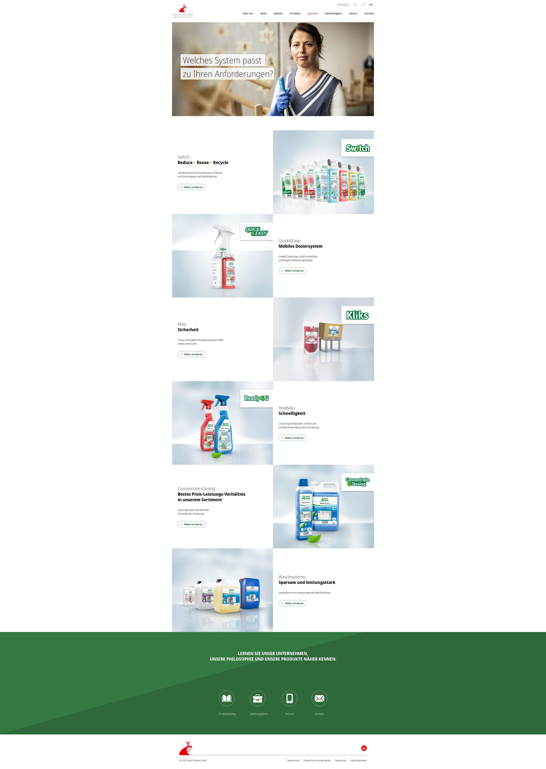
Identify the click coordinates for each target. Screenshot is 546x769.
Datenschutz (293, 760)
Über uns (248, 13)
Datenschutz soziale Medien (317, 760)
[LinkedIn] (364, 748)
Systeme (313, 13)
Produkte (295, 13)
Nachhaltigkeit (333, 13)
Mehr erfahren (193, 187)
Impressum (341, 760)
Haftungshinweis (358, 760)
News (263, 13)
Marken (278, 13)
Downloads (343, 4)
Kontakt (369, 13)
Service (353, 13)
